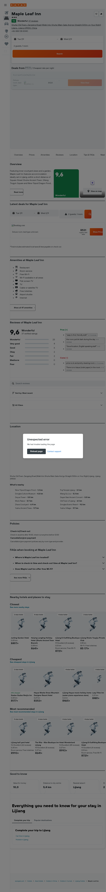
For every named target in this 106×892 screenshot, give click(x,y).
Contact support (54, 451)
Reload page (36, 451)
